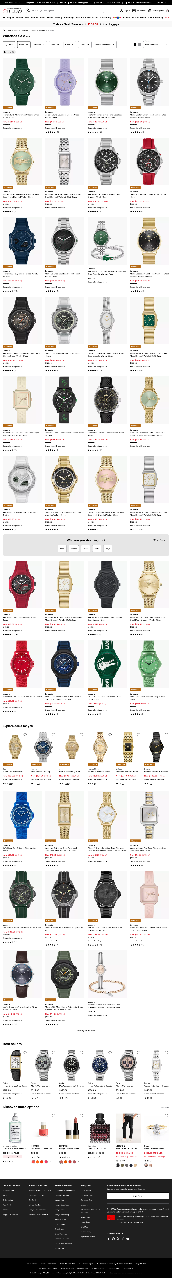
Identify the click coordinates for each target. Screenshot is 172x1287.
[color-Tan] (135, 1165)
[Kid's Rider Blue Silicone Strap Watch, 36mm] (22, 815)
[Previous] (6, 82)
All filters (161, 540)
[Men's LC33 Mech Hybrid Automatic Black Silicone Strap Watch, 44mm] (22, 320)
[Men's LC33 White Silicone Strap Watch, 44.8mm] (22, 479)
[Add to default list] (25, 734)
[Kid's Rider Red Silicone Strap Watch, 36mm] (22, 664)
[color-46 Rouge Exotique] (70, 1161)
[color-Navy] (131, 1165)
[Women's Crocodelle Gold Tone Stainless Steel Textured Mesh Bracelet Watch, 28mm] (149, 400)
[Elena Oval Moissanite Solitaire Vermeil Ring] (156, 1128)
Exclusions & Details (124, 1222)
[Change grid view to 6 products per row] (139, 44)
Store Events (59, 1229)
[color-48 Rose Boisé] (74, 1161)
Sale (9, 30)
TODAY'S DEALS (12, 3)
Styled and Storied (88, 1237)
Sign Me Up (138, 1196)
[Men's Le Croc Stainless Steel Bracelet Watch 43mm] (64, 241)
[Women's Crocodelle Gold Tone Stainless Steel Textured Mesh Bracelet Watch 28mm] (107, 815)
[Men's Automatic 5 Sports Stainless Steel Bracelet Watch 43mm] (71, 1065)
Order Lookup (8, 1200)
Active (103, 24)
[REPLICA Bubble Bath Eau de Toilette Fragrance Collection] (15, 1128)
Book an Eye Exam (62, 1239)
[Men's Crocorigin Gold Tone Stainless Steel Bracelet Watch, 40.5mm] (149, 241)
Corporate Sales (87, 1195)
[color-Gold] (146, 1165)
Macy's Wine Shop (62, 1215)
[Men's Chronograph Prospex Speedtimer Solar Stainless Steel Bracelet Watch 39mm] (43, 1065)
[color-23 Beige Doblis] (61, 1161)
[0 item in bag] (167, 10)
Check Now (138, 1222)
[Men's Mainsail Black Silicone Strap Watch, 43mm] (64, 895)
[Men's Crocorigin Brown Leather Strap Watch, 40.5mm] (22, 974)
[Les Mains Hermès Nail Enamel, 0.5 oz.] (43, 1128)
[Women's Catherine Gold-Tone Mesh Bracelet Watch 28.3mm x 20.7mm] (64, 815)
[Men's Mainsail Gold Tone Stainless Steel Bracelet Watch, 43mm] (64, 479)
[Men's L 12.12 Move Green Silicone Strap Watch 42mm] (22, 82)
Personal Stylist (60, 1219)
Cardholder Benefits (36, 1195)
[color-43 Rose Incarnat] (46, 1161)
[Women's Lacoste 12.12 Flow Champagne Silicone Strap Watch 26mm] (22, 400)
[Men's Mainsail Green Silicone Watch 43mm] (22, 895)
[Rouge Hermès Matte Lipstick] (71, 1128)
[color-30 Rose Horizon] (33, 1161)
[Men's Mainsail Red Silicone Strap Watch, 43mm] (149, 161)
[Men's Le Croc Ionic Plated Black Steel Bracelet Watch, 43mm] (107, 895)
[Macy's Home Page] (12, 10)
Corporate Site (86, 1200)
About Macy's (86, 1190)
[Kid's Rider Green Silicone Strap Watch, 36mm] (149, 664)
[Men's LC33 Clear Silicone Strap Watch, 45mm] (64, 320)
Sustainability (86, 1232)
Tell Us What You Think (63, 1244)
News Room (85, 1222)
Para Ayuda (7, 1205)
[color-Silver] (150, 1165)
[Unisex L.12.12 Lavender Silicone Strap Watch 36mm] (64, 82)
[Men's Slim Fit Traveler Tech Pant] (128, 1128)
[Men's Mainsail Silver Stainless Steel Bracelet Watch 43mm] (107, 161)
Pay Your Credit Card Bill (38, 1215)
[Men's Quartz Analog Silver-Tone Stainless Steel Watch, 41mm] (43, 747)
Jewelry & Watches (38, 30)
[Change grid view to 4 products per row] (135, 45)
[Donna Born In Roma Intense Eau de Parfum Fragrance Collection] (100, 1128)
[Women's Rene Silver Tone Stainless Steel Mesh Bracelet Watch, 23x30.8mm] (149, 479)
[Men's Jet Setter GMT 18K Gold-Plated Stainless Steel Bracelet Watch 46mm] (15, 747)
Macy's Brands (60, 1210)
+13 (50, 1162)
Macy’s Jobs (85, 1217)
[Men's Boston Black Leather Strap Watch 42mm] (107, 400)
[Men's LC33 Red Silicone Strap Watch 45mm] (22, 584)
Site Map (84, 1227)
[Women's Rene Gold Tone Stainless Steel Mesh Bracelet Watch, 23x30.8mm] (149, 320)
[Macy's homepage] (4, 31)
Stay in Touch (60, 1224)
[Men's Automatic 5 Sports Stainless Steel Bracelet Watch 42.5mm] (100, 1065)
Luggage (114, 24)
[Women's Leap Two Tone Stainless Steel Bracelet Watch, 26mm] (149, 815)
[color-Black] (118, 1165)
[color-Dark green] (122, 1165)
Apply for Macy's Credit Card (40, 1190)
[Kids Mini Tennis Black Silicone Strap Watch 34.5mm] (64, 400)
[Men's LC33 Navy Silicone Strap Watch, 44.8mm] (22, 241)
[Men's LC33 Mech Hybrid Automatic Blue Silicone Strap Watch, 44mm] (64, 664)
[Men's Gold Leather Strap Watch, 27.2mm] (15, 1065)
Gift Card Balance (35, 1205)
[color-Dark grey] (126, 1165)
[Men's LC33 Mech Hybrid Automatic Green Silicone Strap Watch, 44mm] (64, 974)
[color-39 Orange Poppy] (41, 1161)
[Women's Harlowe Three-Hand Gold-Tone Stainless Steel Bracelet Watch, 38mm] (100, 747)
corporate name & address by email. (128, 1273)
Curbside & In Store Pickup (65, 1190)
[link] (22, 120)
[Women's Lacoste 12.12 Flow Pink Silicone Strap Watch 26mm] (149, 895)
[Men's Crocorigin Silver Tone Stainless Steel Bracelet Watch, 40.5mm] (107, 82)
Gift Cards (32, 1200)
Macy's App (59, 1200)
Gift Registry (59, 1248)
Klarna (5, 1195)
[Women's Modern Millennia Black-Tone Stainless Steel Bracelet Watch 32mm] (156, 747)
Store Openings (61, 1234)
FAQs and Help (8, 1190)
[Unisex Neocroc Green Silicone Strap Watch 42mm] (107, 664)
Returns (5, 1210)
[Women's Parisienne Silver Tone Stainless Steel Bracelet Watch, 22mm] (107, 320)
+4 (78, 1162)
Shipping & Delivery (10, 1215)
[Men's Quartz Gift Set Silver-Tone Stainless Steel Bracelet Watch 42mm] (107, 241)
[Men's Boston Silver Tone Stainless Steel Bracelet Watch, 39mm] (149, 82)
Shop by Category (21, 30)
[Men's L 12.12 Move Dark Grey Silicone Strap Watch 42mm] (107, 584)
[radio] (33, 1162)
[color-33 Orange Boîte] (37, 1161)
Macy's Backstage (62, 1205)
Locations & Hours (62, 1195)
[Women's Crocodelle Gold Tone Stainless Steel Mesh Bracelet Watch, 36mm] (22, 161)
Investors (84, 1205)
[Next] (39, 82)
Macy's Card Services (37, 1210)
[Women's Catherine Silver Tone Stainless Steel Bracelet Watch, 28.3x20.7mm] (64, 161)
